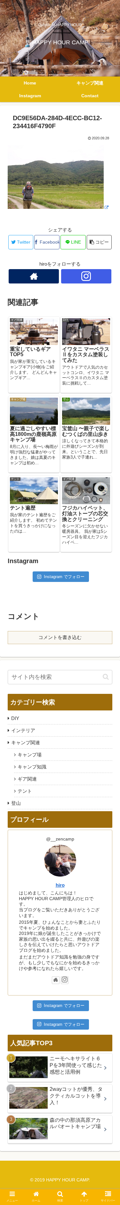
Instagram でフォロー (64, 576)
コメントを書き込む (60, 637)
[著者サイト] (34, 276)
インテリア (23, 730)
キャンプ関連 (25, 742)
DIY (15, 718)
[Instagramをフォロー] (86, 276)
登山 (16, 803)
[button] (105, 676)
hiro (60, 885)
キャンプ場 (30, 754)
